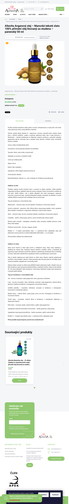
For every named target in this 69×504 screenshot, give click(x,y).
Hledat (42, 9)
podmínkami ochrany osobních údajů (18, 428)
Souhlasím (55, 495)
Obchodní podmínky (10, 454)
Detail (19, 380)
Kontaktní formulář (56, 458)
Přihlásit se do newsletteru (17, 433)
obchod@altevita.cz (56, 449)
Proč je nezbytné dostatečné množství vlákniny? (33, 452)
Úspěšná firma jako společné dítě (34, 448)
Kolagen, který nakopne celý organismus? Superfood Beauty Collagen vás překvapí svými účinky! (34, 458)
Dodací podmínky (22, 2)
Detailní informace (10, 94)
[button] (34, 387)
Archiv (29, 465)
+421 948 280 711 (56, 452)
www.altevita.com (14, 500)
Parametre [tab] (48, 121)
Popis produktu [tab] (20, 121)
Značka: (44, 38)
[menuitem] (8, 14)
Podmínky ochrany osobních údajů (14, 456)
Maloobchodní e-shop (10, 2)
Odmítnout (43, 495)
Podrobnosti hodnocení (29, 37)
